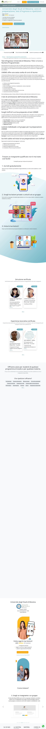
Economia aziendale (35, 381)
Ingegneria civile (20, 383)
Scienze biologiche (17, 381)
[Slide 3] (22, 722)
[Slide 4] (24, 722)
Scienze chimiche (11, 383)
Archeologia (8, 381)
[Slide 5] (26, 722)
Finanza (22, 385)
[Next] (43, 706)
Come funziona (5, 27)
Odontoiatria (16, 385)
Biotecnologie (26, 381)
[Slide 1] (18, 722)
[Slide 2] (20, 722)
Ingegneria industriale (35, 385)
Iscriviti (24, 2)
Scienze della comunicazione (32, 383)
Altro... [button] (11, 307)
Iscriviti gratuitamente (7, 23)
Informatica (8, 385)
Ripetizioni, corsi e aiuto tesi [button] (9, 5)
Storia (27, 385)
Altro (18, 2)
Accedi (42, 2)
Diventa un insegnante (33, 2)
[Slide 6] (28, 722)
